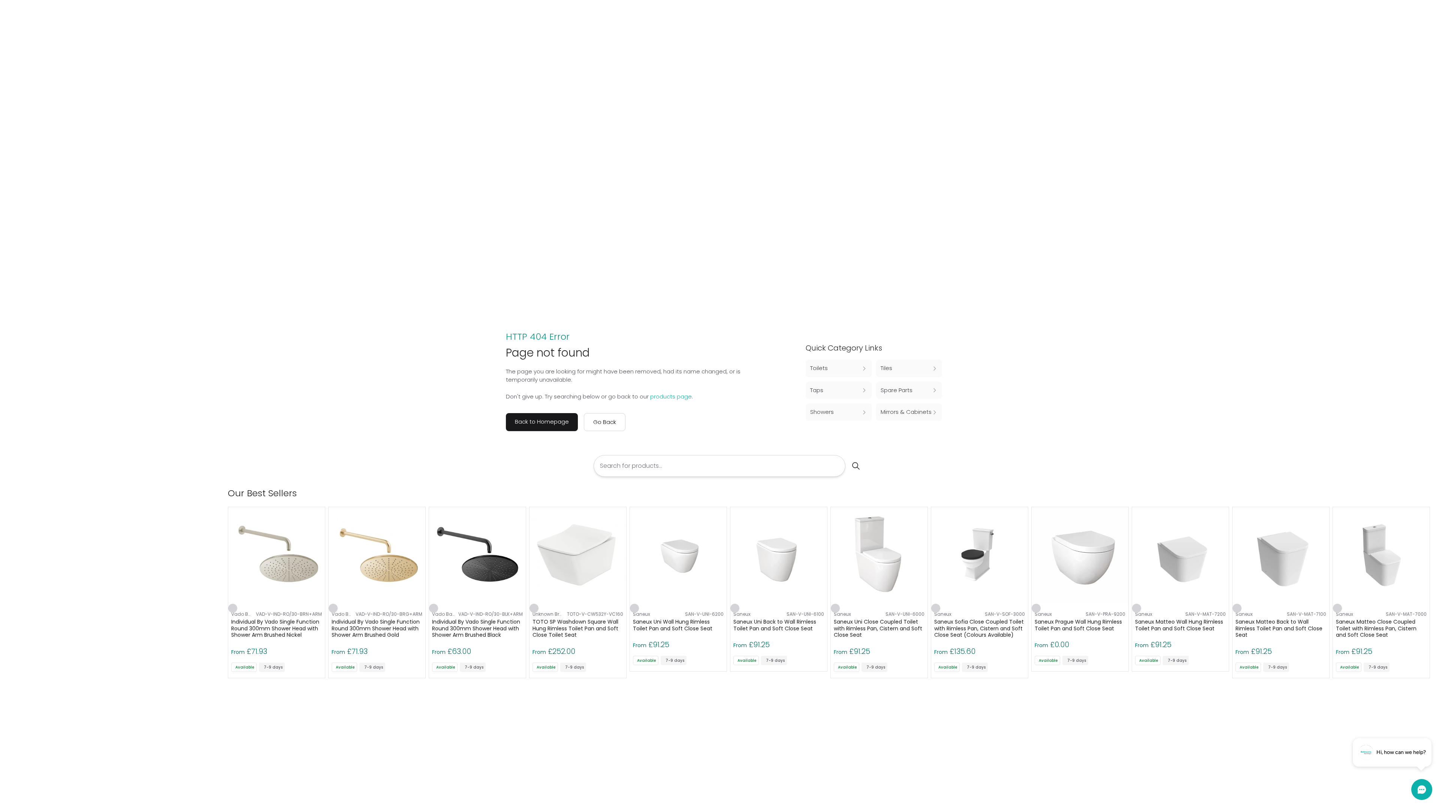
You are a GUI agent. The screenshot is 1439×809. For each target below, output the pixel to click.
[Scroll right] (1425, 493)
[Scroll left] (1413, 493)
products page (671, 396)
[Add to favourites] (232, 608)
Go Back (604, 422)
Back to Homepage (542, 421)
